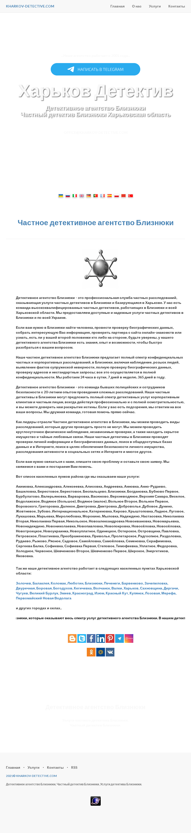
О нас (137, 6)
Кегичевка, (83, 588)
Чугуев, (22, 593)
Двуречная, (26, 588)
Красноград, (83, 593)
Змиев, (66, 593)
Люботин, (75, 583)
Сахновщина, (151, 588)
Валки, (117, 588)
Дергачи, (171, 588)
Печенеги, (112, 583)
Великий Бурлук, (44, 593)
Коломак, (59, 583)
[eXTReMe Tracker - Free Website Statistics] (96, 800)
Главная (117, 6)
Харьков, (131, 588)
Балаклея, (41, 583)
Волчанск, (102, 588)
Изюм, (100, 593)
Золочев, (24, 583)
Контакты (176, 6)
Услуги (155, 6)
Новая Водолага (57, 598)
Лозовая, (153, 593)
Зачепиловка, (156, 583)
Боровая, (44, 588)
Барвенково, (133, 583)
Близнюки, (94, 583)
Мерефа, (168, 593)
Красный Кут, (117, 593)
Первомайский (29, 598)
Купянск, (137, 593)
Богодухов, (63, 588)
